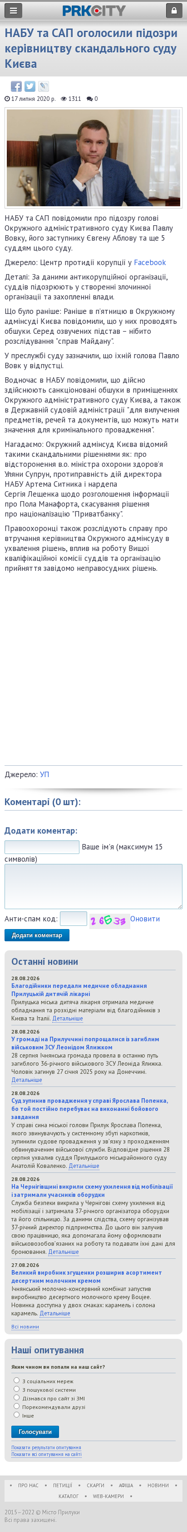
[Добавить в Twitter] (30, 86)
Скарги (95, 1485)
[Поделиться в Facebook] (16, 86)
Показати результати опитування (46, 1447)
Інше (27, 1415)
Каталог (69, 1496)
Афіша (126, 1485)
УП (44, 774)
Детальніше (67, 1018)
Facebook (150, 262)
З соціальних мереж (47, 1381)
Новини (158, 1485)
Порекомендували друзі (53, 1407)
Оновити (145, 919)
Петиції (62, 1485)
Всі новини (25, 1326)
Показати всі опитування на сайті (46, 1454)
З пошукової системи (48, 1389)
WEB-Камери (108, 1496)
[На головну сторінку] (94, 14)
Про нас (28, 1485)
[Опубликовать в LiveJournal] (43, 86)
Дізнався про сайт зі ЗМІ (53, 1398)
